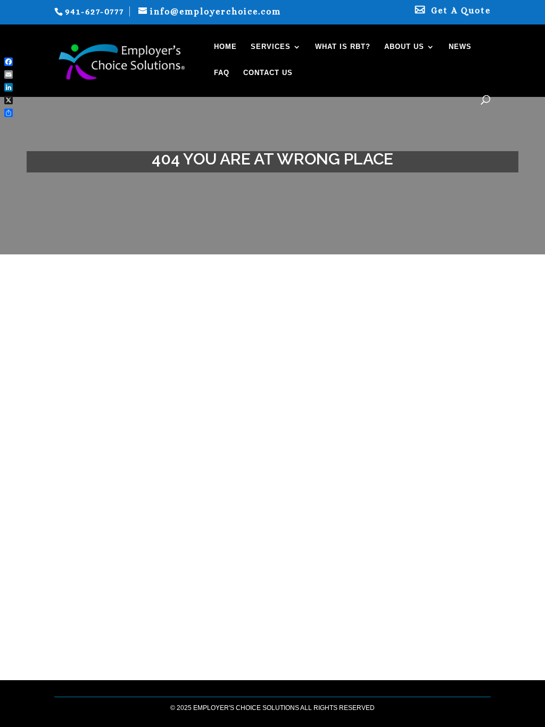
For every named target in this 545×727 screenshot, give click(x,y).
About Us (404, 47)
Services (271, 47)
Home (225, 47)
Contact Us (268, 73)
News (460, 47)
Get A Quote (461, 10)
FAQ (221, 73)
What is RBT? (342, 47)
